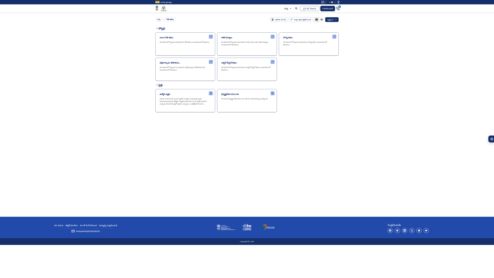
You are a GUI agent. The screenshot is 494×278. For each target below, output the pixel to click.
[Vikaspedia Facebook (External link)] (390, 230)
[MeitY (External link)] (157, 8)
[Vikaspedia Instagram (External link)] (397, 230)
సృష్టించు (330, 19)
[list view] (321, 19)
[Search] (296, 8)
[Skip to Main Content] (323, 2)
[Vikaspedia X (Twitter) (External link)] (411, 230)
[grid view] (316, 19)
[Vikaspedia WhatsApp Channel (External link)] (419, 230)
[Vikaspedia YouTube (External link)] (426, 230)
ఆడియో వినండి (280, 19)
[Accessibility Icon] (338, 2)
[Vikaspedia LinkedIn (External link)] (404, 230)
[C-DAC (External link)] (247, 227)
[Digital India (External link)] (268, 227)
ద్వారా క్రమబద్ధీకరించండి (302, 19)
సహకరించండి (327, 8)
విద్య (286, 8)
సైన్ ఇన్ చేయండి (309, 8)
